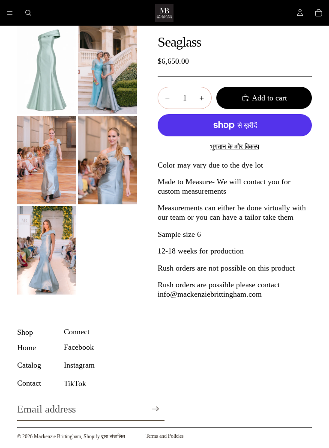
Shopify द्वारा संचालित (104, 436)
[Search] (28, 12)
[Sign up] (155, 409)
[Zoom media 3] (46, 160)
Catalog (29, 365)
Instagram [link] (79, 365)
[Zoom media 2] (107, 70)
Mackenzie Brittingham (57, 436)
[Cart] (318, 12)
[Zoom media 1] (46, 70)
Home (26, 347)
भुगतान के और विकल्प (234, 146)
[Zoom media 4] (107, 160)
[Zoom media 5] (46, 250)
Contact (29, 383)
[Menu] (10, 13)
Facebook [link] (79, 347)
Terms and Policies (165, 436)
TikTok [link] (75, 383)
